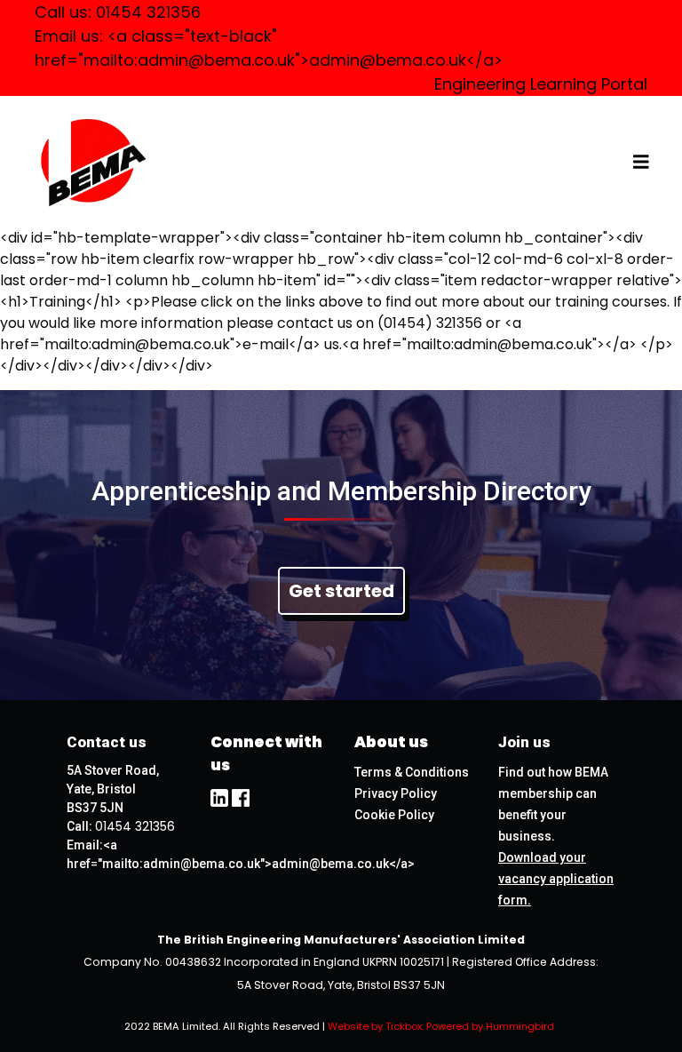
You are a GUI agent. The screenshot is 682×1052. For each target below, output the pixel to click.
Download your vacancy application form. (556, 878)
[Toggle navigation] (641, 162)
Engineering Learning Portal (540, 84)
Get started (341, 590)
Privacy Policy (395, 793)
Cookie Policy (394, 815)
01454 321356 (148, 12)
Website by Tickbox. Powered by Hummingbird (441, 1026)
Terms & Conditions (411, 772)
